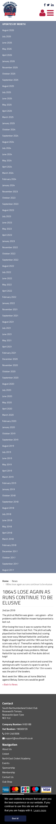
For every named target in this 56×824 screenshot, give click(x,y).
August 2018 (8, 507)
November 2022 (10, 247)
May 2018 (7, 526)
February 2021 (9, 352)
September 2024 (10, 135)
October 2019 (8, 433)
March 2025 (8, 117)
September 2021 (10, 315)
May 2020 (7, 402)
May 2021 (7, 340)
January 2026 (8, 61)
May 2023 (7, 228)
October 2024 (8, 129)
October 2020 (8, 371)
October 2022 (8, 253)
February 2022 (9, 297)
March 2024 (8, 172)
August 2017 (8, 570)
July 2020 (6, 390)
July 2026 (6, 36)
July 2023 (6, 216)
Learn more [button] (40, 810)
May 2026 (7, 48)
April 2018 (7, 532)
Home (5, 581)
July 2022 (6, 272)
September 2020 (10, 377)
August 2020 (8, 383)
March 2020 (8, 414)
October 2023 (8, 197)
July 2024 (6, 148)
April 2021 (7, 346)
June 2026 (7, 42)
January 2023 (8, 241)
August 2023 (8, 210)
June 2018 (7, 520)
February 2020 (9, 421)
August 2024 (8, 141)
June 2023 (7, 222)
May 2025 (7, 104)
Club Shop (7, 782)
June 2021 (7, 334)
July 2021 (6, 328)
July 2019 (6, 452)
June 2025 (7, 98)
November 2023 (10, 191)
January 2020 (8, 427)
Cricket (5, 754)
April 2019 (7, 470)
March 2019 (8, 476)
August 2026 (8, 30)
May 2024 (7, 160)
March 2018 (8, 538)
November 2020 (10, 365)
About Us (7, 749)
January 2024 (8, 185)
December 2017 (10, 551)
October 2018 (8, 495)
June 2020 (7, 396)
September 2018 (10, 501)
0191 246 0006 (11, 733)
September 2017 (10, 563)
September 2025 (10, 79)
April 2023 (7, 235)
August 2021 (8, 321)
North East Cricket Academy (16, 758)
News (15, 581)
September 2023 (10, 203)
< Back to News (10, 684)
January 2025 (8, 123)
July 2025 (6, 92)
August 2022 (8, 266)
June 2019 (7, 458)
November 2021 (10, 309)
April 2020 (7, 408)
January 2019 (8, 489)
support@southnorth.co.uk (19, 738)
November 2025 (10, 67)
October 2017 (8, 557)
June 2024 (7, 154)
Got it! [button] (15, 818)
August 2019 (8, 445)
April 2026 (7, 55)
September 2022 (10, 259)
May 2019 (7, 464)
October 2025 (8, 73)
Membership (8, 772)
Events (5, 763)
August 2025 (8, 86)
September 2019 (10, 439)
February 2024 (9, 179)
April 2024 (7, 166)
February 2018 (9, 545)
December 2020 (10, 359)
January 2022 (8, 303)
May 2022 (7, 284)
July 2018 (6, 514)
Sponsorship (8, 768)
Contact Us (8, 777)
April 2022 (7, 290)
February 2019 (9, 483)
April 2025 (7, 110)
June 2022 (7, 278)
